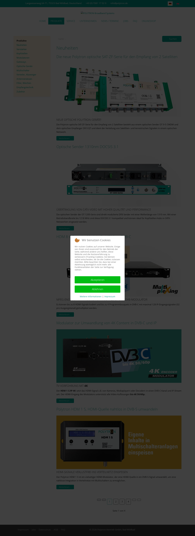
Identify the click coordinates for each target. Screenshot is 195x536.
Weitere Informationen (90, 296)
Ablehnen (97, 289)
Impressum (109, 296)
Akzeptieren (97, 280)
